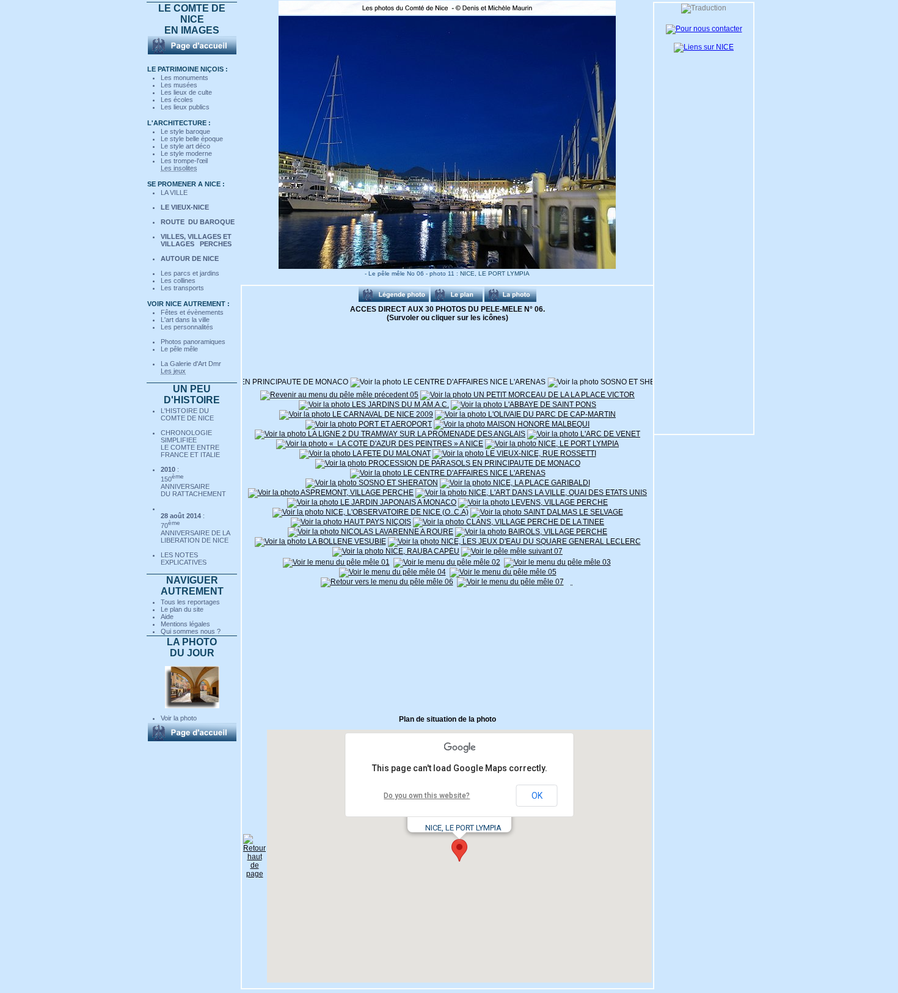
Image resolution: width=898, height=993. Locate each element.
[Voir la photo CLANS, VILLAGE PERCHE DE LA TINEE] (508, 522)
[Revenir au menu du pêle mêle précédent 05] (339, 394)
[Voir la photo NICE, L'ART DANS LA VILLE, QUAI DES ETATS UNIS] (531, 492)
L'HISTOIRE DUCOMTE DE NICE (187, 414)
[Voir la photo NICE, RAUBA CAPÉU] (395, 551)
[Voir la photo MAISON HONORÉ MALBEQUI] (512, 424)
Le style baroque (185, 131)
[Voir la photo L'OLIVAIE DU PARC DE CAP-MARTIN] (525, 414)
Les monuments (184, 77)
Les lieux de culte (186, 92)
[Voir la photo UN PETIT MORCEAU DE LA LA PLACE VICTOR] (527, 394)
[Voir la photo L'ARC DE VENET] (583, 434)
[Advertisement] (304, 650)
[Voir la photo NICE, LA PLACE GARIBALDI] (619, 382)
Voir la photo (179, 718)
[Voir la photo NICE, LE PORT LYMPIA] (552, 443)
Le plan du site (182, 609)
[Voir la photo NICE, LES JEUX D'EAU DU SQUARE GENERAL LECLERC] (514, 541)
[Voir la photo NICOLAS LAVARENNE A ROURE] (370, 531)
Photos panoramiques (193, 341)
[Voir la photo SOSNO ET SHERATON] (476, 382)
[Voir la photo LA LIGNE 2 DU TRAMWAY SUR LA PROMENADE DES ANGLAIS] (390, 434)
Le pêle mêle (179, 349)
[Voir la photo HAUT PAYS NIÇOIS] (351, 522)
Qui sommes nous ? (191, 631)
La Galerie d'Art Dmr (191, 363)
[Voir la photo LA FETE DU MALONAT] (365, 453)
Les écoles (177, 99)
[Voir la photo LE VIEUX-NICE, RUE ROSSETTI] (514, 453)
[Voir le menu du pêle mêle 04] (392, 572)
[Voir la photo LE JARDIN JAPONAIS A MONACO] (371, 502)
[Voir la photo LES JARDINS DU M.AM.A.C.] (374, 404)
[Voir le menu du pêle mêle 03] (557, 562)
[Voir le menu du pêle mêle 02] (446, 562)
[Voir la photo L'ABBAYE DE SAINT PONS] (523, 404)
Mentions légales (185, 624)
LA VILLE (174, 192)
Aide (167, 616)
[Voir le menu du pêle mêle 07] (510, 581)
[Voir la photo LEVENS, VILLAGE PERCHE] (533, 502)
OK (536, 796)
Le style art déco (185, 146)
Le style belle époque (192, 138)
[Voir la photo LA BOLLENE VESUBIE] (320, 541)
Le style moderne (186, 153)
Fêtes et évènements (192, 312)
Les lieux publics (185, 107)
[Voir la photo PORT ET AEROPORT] (368, 424)
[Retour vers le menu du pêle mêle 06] (387, 581)
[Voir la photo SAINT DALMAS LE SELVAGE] (546, 512)
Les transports (182, 287)
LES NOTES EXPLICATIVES (183, 558)
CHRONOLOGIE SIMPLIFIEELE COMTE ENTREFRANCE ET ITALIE (190, 443)
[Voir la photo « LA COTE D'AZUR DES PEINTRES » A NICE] (379, 443)
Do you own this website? (427, 795)
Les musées (179, 85)
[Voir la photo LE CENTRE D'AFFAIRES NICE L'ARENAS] (310, 382)
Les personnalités (187, 327)
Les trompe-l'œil (184, 160)
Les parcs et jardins (190, 273)
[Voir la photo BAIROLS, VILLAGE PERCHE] (531, 531)
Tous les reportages (190, 602)
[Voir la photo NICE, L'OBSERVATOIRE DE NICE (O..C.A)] (370, 512)
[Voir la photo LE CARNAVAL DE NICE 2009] (356, 414)
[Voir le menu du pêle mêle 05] (503, 572)
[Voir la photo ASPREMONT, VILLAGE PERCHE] (331, 492)
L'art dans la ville (185, 319)
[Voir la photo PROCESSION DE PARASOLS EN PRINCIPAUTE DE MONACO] (447, 463)
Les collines (178, 280)
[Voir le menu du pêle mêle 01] (336, 562)
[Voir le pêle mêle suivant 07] (512, 551)
